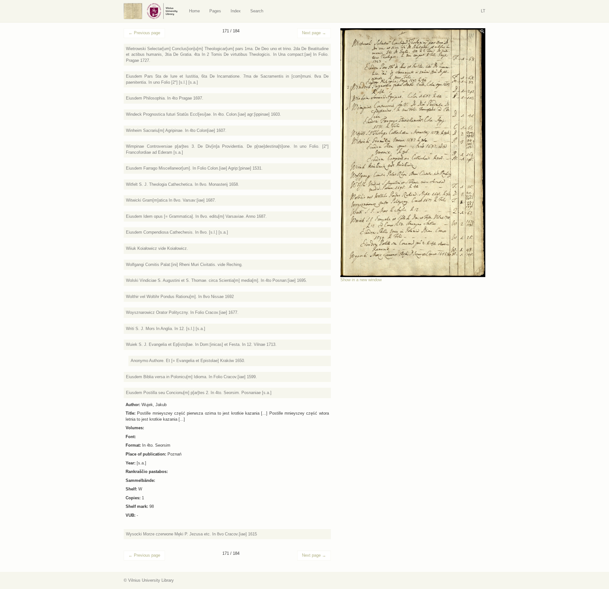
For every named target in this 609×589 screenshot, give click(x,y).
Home (194, 11)
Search (256, 11)
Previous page (144, 32)
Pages (215, 11)
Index (236, 11)
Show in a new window (361, 279)
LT (483, 11)
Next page (314, 32)
